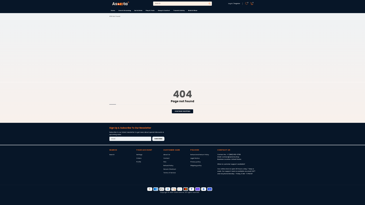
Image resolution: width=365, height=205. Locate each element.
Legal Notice (195, 158)
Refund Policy (168, 165)
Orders (138, 158)
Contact (166, 158)
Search (209, 3)
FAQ (164, 162)
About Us (166, 155)
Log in (230, 3)
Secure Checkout (169, 169)
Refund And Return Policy (199, 155)
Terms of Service (169, 173)
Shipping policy (196, 165)
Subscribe (158, 139)
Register (237, 3)
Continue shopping (182, 111)
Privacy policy (195, 162)
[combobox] (182, 4)
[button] (252, 4)
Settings (139, 155)
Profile (138, 162)
